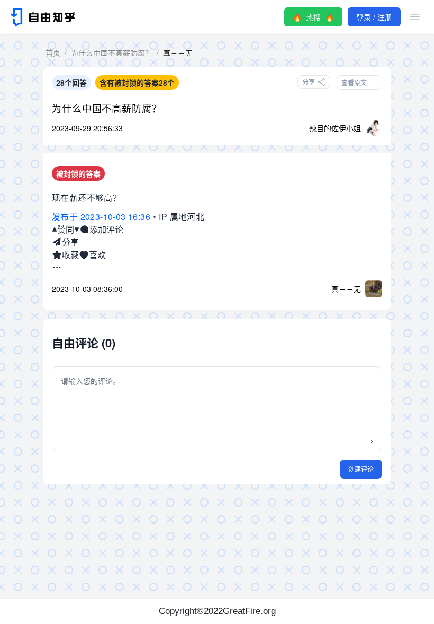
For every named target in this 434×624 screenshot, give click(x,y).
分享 (70, 242)
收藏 (70, 255)
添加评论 (106, 229)
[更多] (57, 267)
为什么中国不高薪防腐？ (107, 108)
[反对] (76, 229)
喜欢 (97, 255)
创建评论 (361, 468)
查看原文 (354, 82)
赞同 (65, 229)
